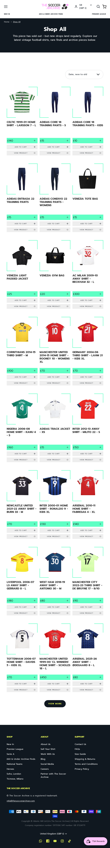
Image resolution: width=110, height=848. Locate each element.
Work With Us (48, 754)
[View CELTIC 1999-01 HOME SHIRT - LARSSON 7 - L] (22, 122)
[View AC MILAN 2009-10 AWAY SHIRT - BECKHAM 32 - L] (87, 275)
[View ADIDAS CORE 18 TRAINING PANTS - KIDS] (87, 122)
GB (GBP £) (82, 6)
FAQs (77, 749)
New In (7, 14)
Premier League (99, 14)
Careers (45, 769)
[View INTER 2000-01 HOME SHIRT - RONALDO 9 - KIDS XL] (54, 505)
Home (6, 21)
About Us (45, 744)
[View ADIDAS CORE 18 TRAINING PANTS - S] (54, 122)
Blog (43, 759)
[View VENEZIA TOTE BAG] (87, 198)
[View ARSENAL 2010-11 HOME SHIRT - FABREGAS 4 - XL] (87, 505)
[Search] (98, 7)
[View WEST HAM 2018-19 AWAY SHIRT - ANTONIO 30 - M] (54, 582)
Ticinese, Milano (15, 778)
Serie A (10, 754)
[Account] (76, 7)
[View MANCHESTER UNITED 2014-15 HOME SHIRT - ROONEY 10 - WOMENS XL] (54, 352)
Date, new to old (78, 74)
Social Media (47, 764)
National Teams (14, 764)
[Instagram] (62, 841)
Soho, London (14, 773)
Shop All (16, 21)
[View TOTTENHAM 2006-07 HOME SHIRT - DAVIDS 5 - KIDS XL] (22, 658)
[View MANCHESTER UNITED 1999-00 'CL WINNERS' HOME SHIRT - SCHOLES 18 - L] (54, 658)
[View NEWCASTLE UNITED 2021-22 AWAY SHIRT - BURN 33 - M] (22, 505)
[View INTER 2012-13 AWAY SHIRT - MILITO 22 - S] (87, 428)
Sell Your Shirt (48, 749)
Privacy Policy (82, 769)
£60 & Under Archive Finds (51, 14)
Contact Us (80, 744)
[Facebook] (48, 841)
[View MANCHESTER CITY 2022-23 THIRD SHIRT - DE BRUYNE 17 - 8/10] (87, 582)
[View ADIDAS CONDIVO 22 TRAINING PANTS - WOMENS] (54, 198)
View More (55, 703)
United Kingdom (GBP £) (52, 833)
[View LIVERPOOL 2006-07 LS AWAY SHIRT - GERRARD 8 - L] (22, 582)
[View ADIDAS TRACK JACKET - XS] (54, 428)
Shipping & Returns (85, 759)
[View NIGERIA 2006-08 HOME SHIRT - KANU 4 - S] (22, 428)
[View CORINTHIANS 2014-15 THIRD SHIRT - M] (22, 352)
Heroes (10, 769)
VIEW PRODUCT (20, 153)
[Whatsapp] (40, 841)
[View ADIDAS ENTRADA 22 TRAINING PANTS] (22, 198)
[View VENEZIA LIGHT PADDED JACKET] (22, 275)
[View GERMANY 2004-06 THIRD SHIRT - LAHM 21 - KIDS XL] (87, 352)
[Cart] (104, 7)
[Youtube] (55, 841)
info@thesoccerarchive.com (21, 801)
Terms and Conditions (86, 764)
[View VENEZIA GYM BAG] (54, 275)
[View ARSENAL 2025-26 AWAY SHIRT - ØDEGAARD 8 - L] (87, 658)
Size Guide (80, 754)
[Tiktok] (69, 841)
